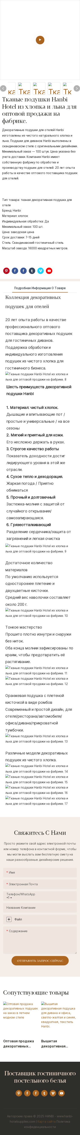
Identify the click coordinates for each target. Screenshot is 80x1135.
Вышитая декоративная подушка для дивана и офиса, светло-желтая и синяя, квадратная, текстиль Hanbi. (58, 1044)
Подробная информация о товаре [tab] (40, 288)
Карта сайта (47, 1121)
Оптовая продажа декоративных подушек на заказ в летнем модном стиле (19, 1044)
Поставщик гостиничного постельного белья (40, 1077)
